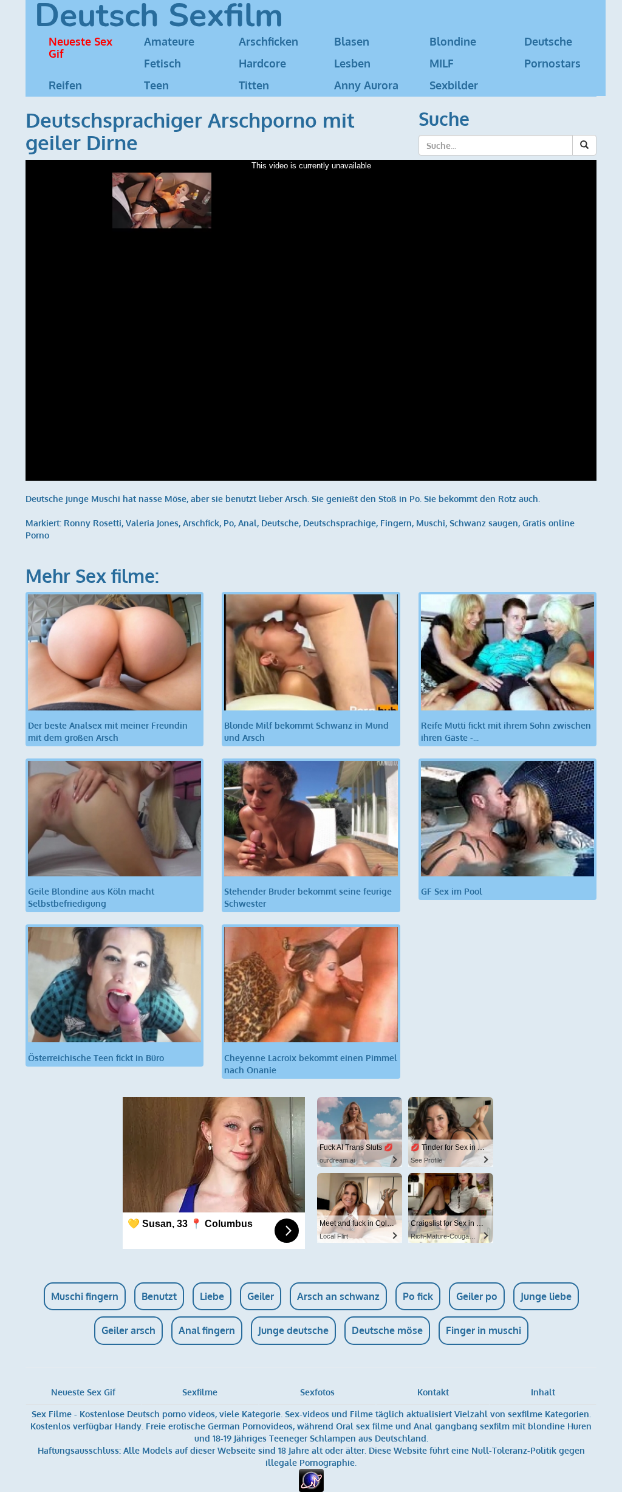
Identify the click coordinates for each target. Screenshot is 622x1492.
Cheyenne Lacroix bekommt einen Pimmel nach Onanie (310, 1063)
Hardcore (262, 63)
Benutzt (159, 1296)
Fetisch (162, 63)
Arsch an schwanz (338, 1296)
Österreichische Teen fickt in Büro (96, 1057)
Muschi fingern (84, 1296)
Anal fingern (207, 1330)
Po (229, 523)
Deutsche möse (387, 1330)
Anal (247, 523)
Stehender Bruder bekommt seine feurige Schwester (308, 897)
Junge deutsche (293, 1330)
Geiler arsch (128, 1330)
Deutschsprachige (339, 523)
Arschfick (201, 523)
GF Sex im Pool (451, 891)
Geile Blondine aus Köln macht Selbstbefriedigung (91, 897)
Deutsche (548, 41)
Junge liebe (546, 1296)
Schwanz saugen (483, 523)
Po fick (418, 1296)
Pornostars (552, 63)
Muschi (430, 523)
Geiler (260, 1296)
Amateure (169, 41)
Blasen (351, 41)
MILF (441, 63)
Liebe (212, 1296)
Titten (254, 85)
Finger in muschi (483, 1330)
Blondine (452, 41)
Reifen (65, 85)
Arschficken (268, 41)
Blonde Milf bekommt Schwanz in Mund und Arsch (306, 731)
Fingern (396, 523)
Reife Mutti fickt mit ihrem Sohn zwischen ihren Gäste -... (506, 731)
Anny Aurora (366, 85)
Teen (156, 85)
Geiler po (476, 1296)
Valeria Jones (152, 523)
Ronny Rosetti (92, 523)
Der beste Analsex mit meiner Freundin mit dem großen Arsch (108, 731)
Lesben (352, 63)
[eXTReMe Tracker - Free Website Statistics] (311, 1479)
